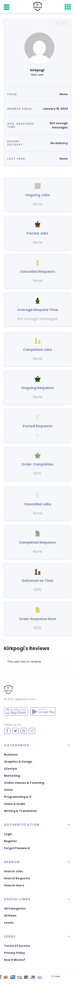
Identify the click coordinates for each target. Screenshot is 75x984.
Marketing (12, 776)
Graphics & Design (18, 762)
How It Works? (14, 960)
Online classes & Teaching (24, 783)
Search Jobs (13, 871)
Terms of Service (17, 946)
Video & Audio (14, 804)
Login (8, 834)
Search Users (14, 885)
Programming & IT (18, 797)
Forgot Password (17, 848)
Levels (9, 923)
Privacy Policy (14, 953)
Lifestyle (10, 769)
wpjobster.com (25, 699)
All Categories (15, 909)
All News (10, 916)
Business (11, 755)
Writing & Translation (20, 811)
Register (10, 841)
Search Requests (17, 878)
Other (8, 790)
